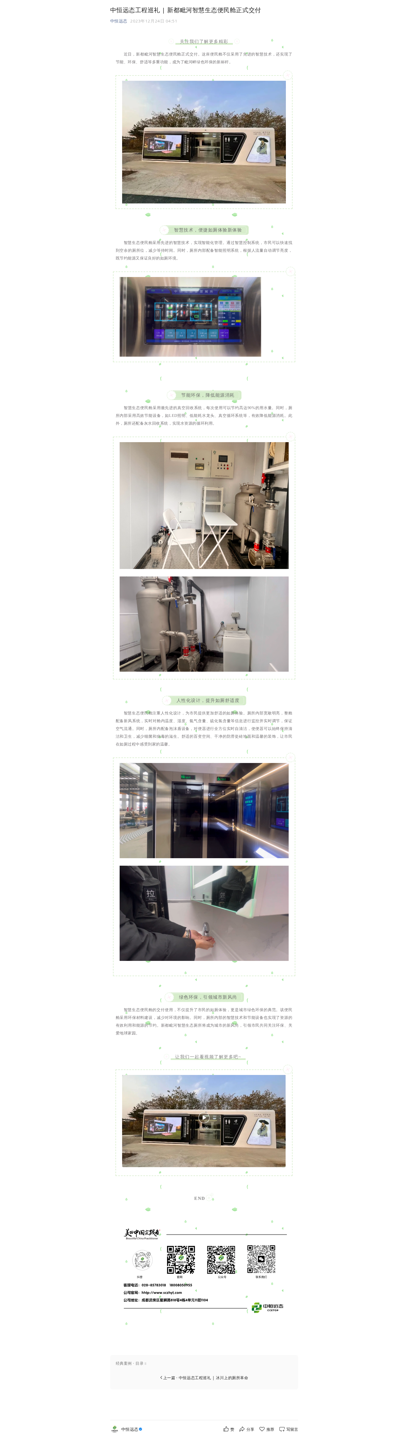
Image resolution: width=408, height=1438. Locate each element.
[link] (132, 1429)
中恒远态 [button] (118, 21)
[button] (204, 1363)
